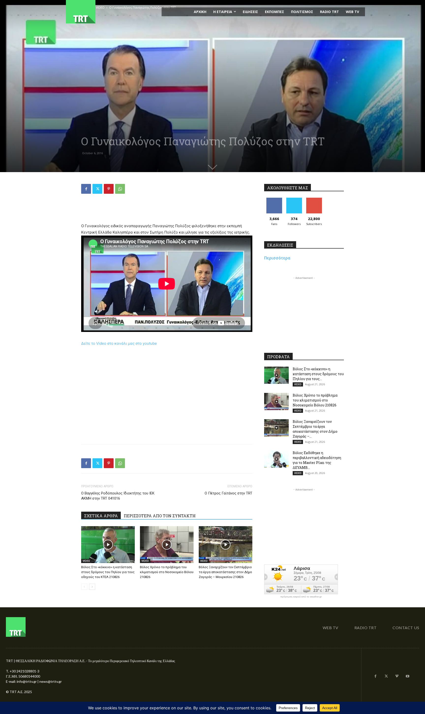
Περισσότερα (277, 258)
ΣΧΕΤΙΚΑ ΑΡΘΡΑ (101, 515)
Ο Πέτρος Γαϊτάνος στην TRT (228, 493)
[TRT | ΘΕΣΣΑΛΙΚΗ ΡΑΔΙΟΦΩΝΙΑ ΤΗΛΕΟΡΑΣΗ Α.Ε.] (111, 11)
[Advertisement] (166, 210)
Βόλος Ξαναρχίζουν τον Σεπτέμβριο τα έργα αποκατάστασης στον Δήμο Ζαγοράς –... (315, 429)
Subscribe (314, 199)
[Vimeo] (397, 676)
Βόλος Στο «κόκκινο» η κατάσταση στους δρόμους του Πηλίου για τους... (318, 374)
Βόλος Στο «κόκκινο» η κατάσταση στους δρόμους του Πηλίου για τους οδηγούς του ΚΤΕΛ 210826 (108, 572)
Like (274, 199)
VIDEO (86, 561)
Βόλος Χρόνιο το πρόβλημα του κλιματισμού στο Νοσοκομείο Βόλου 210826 (167, 572)
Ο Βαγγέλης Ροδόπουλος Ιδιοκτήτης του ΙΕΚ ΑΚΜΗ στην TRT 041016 (117, 496)
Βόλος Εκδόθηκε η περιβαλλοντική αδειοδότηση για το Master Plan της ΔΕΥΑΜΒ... (317, 460)
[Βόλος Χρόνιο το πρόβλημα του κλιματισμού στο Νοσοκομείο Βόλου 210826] (167, 544)
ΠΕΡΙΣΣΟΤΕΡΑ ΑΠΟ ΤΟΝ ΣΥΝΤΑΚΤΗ (160, 515)
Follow (294, 199)
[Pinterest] (109, 189)
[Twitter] (97, 189)
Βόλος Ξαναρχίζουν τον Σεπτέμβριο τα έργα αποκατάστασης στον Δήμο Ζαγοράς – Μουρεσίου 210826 (225, 572)
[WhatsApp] (120, 189)
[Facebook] (86, 189)
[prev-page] (84, 587)
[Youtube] (407, 676)
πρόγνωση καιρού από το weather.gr (301, 596)
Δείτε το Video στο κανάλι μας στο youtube (119, 343)
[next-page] (92, 587)
